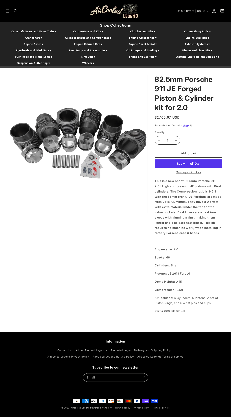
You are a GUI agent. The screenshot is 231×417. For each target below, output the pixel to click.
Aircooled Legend (80, 408)
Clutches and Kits (142, 31)
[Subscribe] (144, 377)
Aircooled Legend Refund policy (113, 356)
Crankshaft (33, 37)
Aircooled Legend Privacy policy (68, 356)
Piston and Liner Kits (197, 50)
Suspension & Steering (33, 63)
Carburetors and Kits (88, 31)
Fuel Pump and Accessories (88, 50)
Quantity (159, 132)
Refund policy (122, 408)
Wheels (88, 63)
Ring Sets (88, 56)
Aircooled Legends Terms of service (160, 356)
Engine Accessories (143, 37)
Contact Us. (65, 350)
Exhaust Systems (197, 44)
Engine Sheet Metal (143, 44)
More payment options (188, 172)
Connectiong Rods (197, 31)
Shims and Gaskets (142, 56)
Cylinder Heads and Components (88, 37)
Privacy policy (141, 408)
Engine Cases (33, 44)
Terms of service (161, 408)
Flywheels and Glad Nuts (33, 50)
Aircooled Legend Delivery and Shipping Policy (141, 350)
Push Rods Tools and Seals (33, 56)
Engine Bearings (197, 37)
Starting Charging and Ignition (197, 56)
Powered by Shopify (101, 408)
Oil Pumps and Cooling (142, 50)
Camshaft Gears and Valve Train (33, 31)
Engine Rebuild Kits (88, 44)
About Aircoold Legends (91, 350)
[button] (8, 11)
